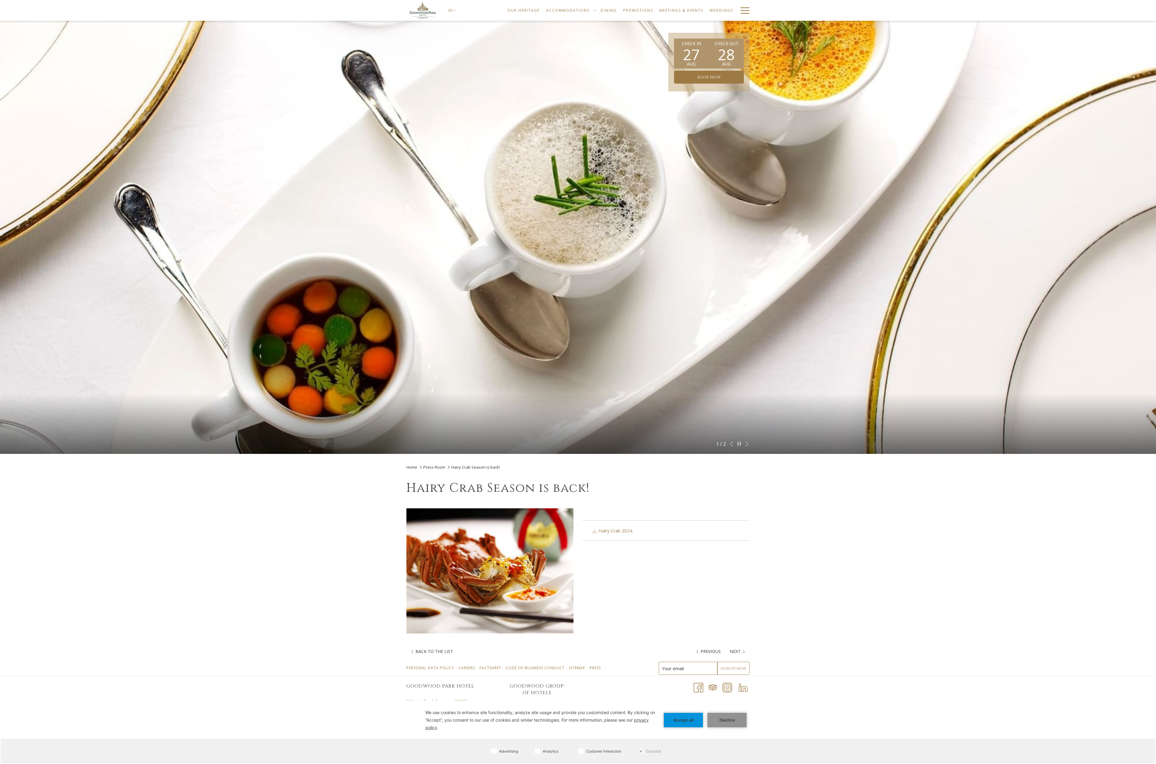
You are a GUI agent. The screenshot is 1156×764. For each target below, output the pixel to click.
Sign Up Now (733, 668)
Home (412, 467)
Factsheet (491, 667)
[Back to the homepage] (423, 10)
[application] (578, 732)
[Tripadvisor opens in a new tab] (713, 687)
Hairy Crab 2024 (614, 531)
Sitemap (578, 667)
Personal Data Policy (430, 667)
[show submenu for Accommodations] (594, 10)
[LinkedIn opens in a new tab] (743, 687)
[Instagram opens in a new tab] (727, 687)
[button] (691, 54)
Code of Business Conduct (536, 667)
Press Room (434, 467)
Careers (467, 667)
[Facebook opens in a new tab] (698, 687)
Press (596, 667)
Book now (709, 77)
